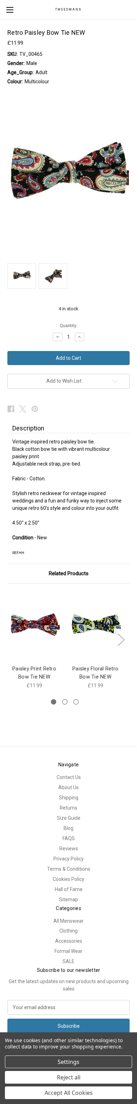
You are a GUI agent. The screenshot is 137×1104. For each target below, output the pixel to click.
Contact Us (69, 777)
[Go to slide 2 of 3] (64, 701)
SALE (68, 961)
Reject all (68, 1077)
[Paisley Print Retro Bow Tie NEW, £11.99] (34, 626)
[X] (22, 409)
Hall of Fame (69, 889)
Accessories (68, 941)
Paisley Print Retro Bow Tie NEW (34, 672)
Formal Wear (68, 951)
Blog (68, 828)
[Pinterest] (34, 409)
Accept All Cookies (69, 1093)
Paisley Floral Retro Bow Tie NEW (95, 672)
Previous (9, 639)
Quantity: (68, 325)
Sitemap (68, 899)
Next (121, 639)
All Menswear (68, 921)
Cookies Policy (68, 879)
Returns (68, 808)
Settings (68, 1062)
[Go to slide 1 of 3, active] (53, 701)
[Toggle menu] (9, 9)
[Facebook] (10, 409)
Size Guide (68, 818)
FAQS (69, 838)
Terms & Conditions (68, 869)
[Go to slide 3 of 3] (76, 701)
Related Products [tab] (69, 573)
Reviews (68, 848)
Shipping (68, 797)
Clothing (68, 931)
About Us (68, 787)
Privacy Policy (68, 859)
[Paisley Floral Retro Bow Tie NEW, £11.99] (95, 626)
